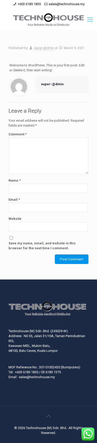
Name (15, 180)
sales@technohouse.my (67, 4)
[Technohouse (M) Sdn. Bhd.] (48, 19)
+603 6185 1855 (29, 4)
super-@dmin (44, 48)
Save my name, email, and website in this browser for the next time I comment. (42, 245)
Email (14, 199)
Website (15, 219)
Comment (18, 134)
